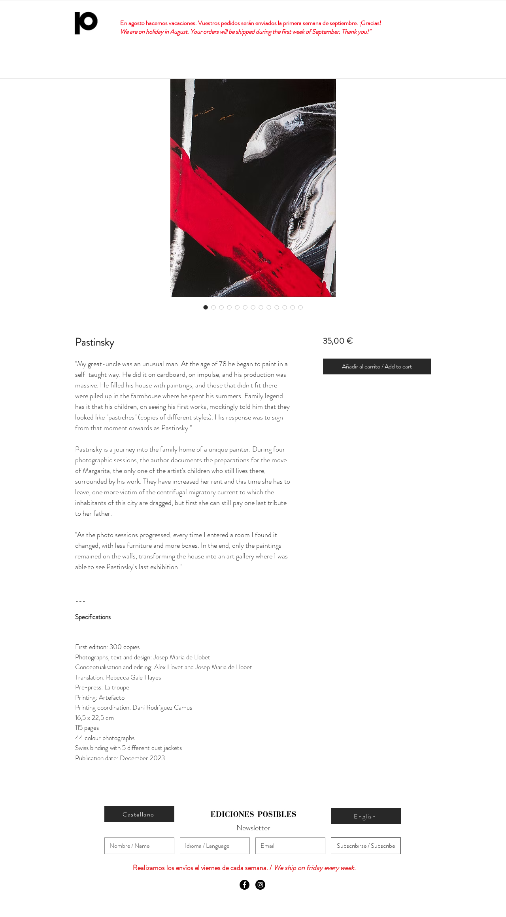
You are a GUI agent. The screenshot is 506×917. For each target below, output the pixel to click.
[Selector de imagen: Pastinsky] (206, 307)
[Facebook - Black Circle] (244, 885)
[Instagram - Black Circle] (260, 885)
